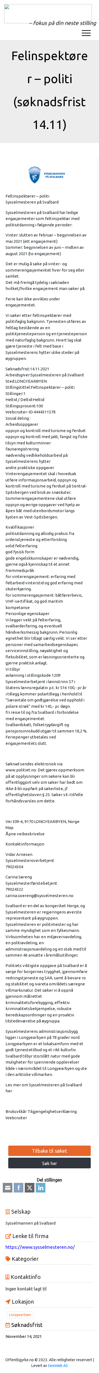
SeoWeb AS (58, 1365)
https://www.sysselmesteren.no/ (40, 1247)
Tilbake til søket (49, 1151)
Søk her (49, 1163)
